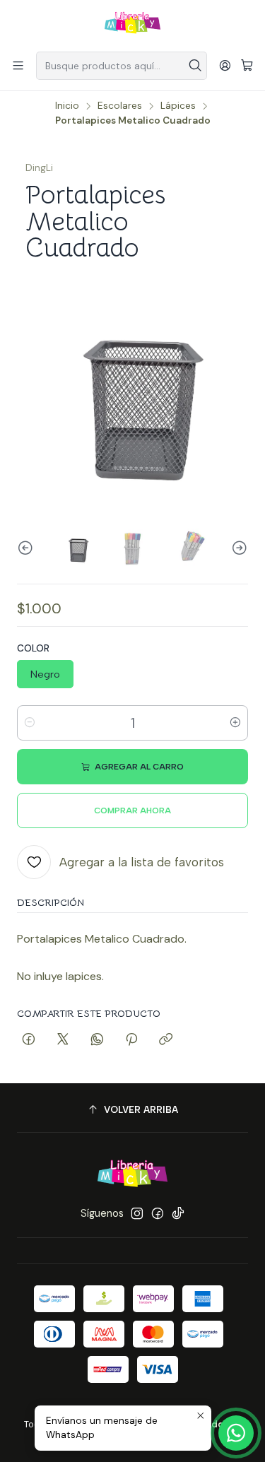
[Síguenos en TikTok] (178, 1213)
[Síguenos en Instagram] (137, 1213)
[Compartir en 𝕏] (63, 1040)
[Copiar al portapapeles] (165, 1040)
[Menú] (18, 65)
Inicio (67, 106)
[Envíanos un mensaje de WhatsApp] (236, 1433)
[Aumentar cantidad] (235, 723)
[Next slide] (237, 548)
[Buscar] (195, 66)
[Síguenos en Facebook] (158, 1213)
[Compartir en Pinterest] (131, 1040)
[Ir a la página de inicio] (132, 25)
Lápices (178, 106)
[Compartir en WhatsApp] (97, 1040)
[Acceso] (225, 65)
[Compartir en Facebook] (28, 1040)
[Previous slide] (27, 548)
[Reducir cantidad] (30, 723)
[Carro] (247, 66)
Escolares (120, 106)
